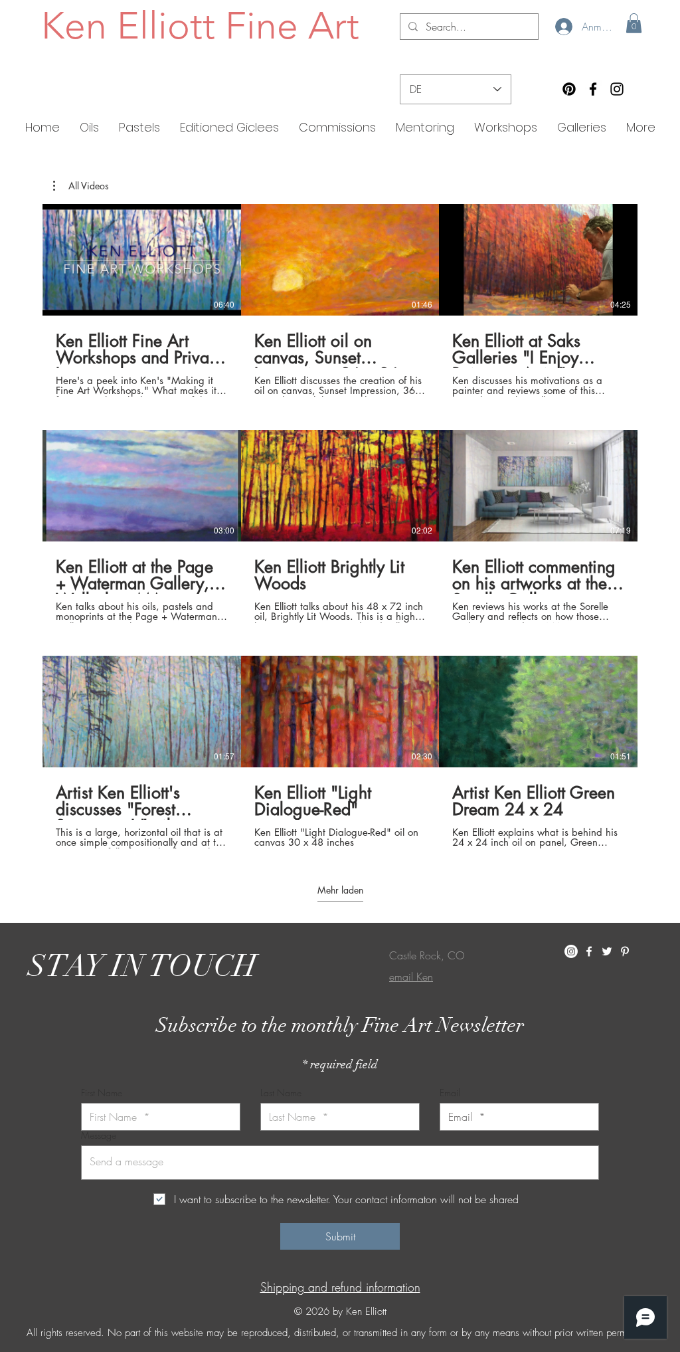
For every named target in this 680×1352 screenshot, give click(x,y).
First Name (101, 1093)
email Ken (411, 976)
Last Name (280, 1093)
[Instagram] (617, 89)
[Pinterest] (569, 89)
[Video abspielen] (141, 259)
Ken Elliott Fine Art (200, 25)
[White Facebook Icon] (589, 951)
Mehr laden (340, 890)
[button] (634, 23)
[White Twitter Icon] (607, 951)
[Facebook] (593, 89)
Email (450, 1093)
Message (98, 1135)
